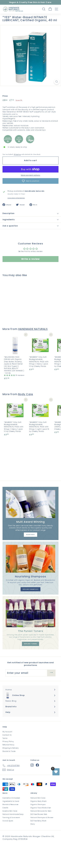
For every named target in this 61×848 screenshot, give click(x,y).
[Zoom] (56, 81)
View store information (16, 198)
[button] (30, 181)
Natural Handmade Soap (13, 814)
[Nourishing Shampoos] (30, 559)
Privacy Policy (8, 741)
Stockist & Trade (9, 751)
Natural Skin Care (37, 798)
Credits (5, 808)
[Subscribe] (51, 673)
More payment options (30, 175)
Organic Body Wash (38, 801)
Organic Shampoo (37, 804)
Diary (32, 824)
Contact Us (7, 735)
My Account (7, 732)
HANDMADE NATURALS (33, 329)
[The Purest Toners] (30, 613)
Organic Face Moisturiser (40, 808)
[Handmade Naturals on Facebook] (37, 765)
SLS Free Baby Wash (38, 821)
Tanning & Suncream (11, 817)
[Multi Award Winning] (30, 504)
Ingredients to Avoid (11, 801)
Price (5, 96)
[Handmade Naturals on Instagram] (32, 765)
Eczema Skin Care (10, 811)
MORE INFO (30, 534)
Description (9, 213)
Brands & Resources (10, 804)
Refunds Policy (8, 745)
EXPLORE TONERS (30, 644)
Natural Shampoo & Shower (41, 817)
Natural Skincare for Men (40, 811)
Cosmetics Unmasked (11, 798)
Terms (5, 738)
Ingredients (9, 219)
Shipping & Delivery (11, 748)
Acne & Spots (8, 821)
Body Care (25, 394)
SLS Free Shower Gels (38, 814)
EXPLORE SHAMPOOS (30, 589)
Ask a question (10, 226)
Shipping (17, 154)
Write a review (30, 259)
